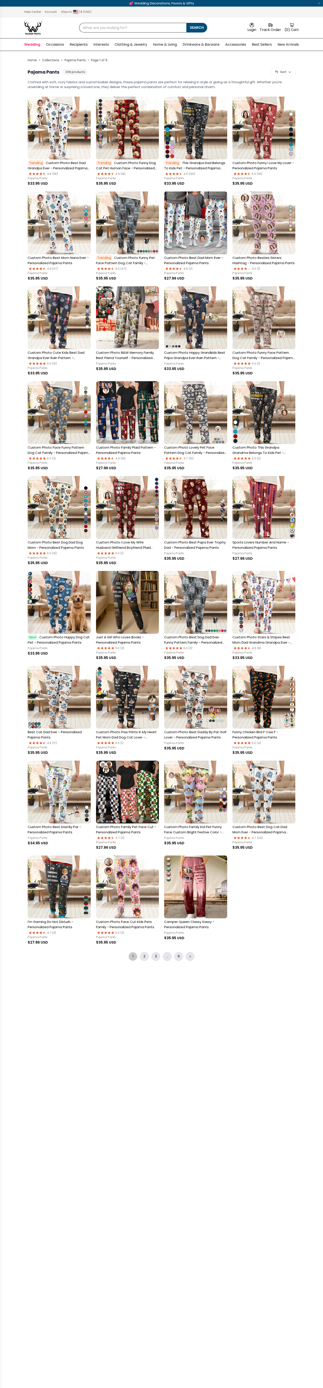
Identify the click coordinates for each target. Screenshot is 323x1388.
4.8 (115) (52, 174)
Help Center (32, 12)
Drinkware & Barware (201, 44)
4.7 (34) (257, 838)
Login (251, 29)
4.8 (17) (52, 743)
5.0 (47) (121, 269)
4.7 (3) (120, 838)
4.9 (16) (120, 174)
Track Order (270, 29)
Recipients (79, 44)
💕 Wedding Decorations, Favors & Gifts (161, 3)
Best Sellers (262, 44)
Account (51, 12)
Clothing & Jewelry (131, 44)
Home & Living (165, 44)
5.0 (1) (256, 363)
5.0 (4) (256, 743)
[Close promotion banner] (319, 3)
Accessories (235, 44)
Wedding (32, 44)
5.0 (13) (52, 553)
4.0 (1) (256, 269)
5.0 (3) (51, 458)
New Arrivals (288, 44)
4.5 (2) (188, 269)
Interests (101, 44)
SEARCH (197, 27)
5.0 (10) (52, 363)
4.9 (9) (256, 648)
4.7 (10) (188, 458)
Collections (50, 60)
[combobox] (132, 27)
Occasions (55, 44)
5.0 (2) (256, 458)
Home (32, 60)
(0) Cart (292, 29)
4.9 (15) (120, 458)
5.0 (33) (257, 174)
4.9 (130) (189, 174)
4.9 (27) (52, 269)
